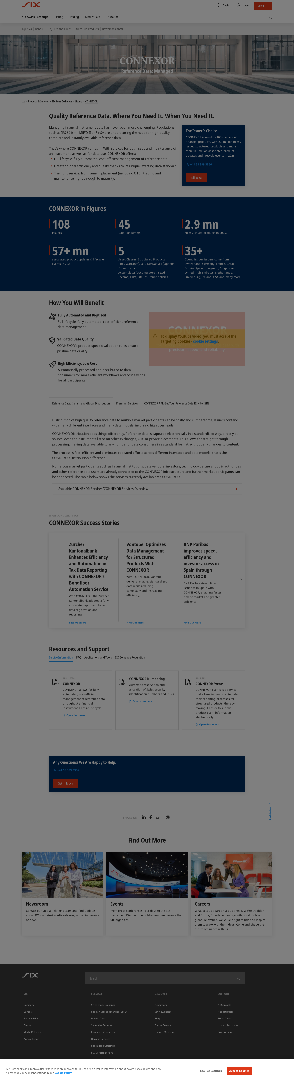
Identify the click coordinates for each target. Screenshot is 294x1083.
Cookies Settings (211, 1071)
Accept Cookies (239, 1071)
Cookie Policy (63, 1073)
